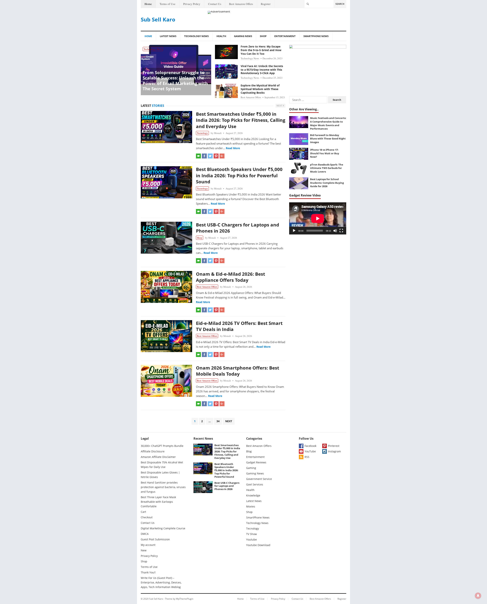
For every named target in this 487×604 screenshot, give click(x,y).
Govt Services (254, 484)
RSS (307, 457)
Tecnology (202, 133)
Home (148, 4)
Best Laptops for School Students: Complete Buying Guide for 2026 (327, 182)
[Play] (294, 231)
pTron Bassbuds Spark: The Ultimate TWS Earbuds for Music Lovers (326, 168)
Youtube (251, 539)
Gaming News (243, 36)
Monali (218, 133)
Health (221, 36)
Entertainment (285, 36)
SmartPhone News (316, 36)
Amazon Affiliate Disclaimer (158, 457)
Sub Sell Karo (158, 19)
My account (148, 545)
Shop (263, 36)
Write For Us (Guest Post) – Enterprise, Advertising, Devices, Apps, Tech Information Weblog (161, 582)
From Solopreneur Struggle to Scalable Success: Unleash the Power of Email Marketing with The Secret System (175, 81)
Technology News (196, 36)
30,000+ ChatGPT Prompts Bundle (162, 446)
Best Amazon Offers (241, 4)
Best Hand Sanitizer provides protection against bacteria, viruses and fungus (163, 487)
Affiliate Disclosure (153, 451)
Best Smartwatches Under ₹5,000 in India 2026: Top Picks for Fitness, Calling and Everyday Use (240, 120)
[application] (317, 218)
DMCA (145, 534)
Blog (249, 451)
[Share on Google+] (222, 156)
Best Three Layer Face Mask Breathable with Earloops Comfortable (158, 501)
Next (280, 105)
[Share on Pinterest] (216, 156)
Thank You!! (148, 572)
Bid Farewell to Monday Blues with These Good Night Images (328, 138)
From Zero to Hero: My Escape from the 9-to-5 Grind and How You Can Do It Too (261, 50)
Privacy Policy (191, 4)
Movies (250, 506)
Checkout (147, 517)
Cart (143, 512)
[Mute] (335, 231)
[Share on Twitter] (210, 156)
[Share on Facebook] (204, 156)
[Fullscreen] (341, 231)
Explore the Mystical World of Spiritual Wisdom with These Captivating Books (260, 89)
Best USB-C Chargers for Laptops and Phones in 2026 (237, 228)
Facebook (310, 446)
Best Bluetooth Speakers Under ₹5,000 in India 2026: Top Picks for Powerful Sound (239, 175)
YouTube (310, 451)
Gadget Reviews (256, 462)
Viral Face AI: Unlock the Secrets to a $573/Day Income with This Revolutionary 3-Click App (262, 69)
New (143, 550)
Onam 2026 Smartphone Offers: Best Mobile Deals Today (237, 371)
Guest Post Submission (155, 539)
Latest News (168, 36)
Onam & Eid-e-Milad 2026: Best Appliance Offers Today (230, 277)
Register (266, 4)
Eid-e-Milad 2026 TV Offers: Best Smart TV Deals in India (239, 326)
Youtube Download (258, 545)
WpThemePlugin (184, 598)
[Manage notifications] (478, 596)
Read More (233, 148)
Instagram (334, 451)
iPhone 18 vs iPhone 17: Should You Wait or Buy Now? (324, 153)
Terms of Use (167, 4)
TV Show (251, 534)
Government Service (259, 479)
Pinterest (333, 446)
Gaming (251, 468)
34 (218, 421)
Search (339, 4)
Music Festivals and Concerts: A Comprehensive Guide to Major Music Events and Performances (328, 123)
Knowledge (253, 495)
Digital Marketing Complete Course (163, 528)
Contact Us (214, 4)
